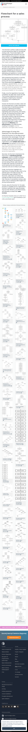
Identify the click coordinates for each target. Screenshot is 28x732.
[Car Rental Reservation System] (7, 421)
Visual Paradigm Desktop (16, 0)
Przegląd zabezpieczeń (7, 696)
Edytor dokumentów (6, 662)
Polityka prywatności (7, 691)
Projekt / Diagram (19, 651)
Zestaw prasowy (19, 674)
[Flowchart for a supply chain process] (20, 323)
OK (14, 728)
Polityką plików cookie (7, 725)
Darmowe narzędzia (19, 664)
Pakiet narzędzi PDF (6, 649)
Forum (16, 654)
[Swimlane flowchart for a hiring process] (7, 372)
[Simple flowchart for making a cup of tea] (20, 310)
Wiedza (16, 661)
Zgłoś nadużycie (5, 698)
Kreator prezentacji (6, 665)
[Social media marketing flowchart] (20, 623)
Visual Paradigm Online (7, 197)
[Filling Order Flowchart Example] (7, 227)
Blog (16, 659)
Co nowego (17, 672)
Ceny (3, 672)
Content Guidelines (6, 693)
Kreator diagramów (6, 654)
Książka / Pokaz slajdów (20, 649)
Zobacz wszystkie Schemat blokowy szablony (14, 627)
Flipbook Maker (5, 651)
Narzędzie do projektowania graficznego (5, 658)
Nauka (16, 656)
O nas (16, 669)
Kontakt (17, 677)
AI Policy (4, 688)
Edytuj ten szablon (14, 45)
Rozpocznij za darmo (14, 637)
